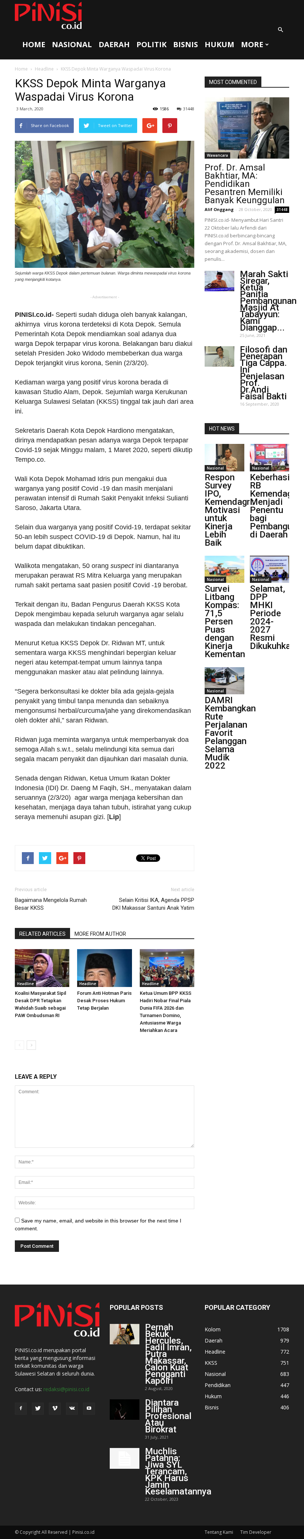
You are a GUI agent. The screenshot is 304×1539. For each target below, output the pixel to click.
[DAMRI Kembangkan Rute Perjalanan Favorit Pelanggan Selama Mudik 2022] (224, 680)
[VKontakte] (72, 1409)
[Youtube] (89, 1409)
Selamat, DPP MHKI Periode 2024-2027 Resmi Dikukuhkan (272, 617)
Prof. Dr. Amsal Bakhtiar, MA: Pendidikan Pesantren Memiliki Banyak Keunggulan (245, 183)
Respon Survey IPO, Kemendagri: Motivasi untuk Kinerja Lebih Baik (229, 510)
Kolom (213, 1329)
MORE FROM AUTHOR (100, 934)
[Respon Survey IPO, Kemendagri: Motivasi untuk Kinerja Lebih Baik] (224, 457)
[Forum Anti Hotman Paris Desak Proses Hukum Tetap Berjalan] (104, 968)
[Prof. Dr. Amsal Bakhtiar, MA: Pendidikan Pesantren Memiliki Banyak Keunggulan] (247, 128)
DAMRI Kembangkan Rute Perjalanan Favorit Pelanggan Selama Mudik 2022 (230, 733)
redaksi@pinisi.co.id (66, 1389)
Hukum (219, 44)
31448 (188, 108)
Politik (151, 44)
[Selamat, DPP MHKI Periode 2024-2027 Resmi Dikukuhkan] (270, 569)
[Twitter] (38, 1409)
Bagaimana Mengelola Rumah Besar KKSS (51, 904)
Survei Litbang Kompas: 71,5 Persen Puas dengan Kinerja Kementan (225, 621)
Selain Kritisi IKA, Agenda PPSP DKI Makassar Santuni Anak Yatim (153, 904)
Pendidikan (218, 1385)
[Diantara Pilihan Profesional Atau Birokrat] (124, 1409)
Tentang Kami (219, 1532)
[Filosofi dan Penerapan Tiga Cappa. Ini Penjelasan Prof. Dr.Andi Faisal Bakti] (219, 356)
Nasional (72, 44)
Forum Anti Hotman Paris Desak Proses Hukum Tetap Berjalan (104, 1000)
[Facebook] (21, 1409)
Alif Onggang (219, 209)
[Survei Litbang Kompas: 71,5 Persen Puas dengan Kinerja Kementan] (224, 569)
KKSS (211, 1362)
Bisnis (185, 44)
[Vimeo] (55, 1409)
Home (33, 44)
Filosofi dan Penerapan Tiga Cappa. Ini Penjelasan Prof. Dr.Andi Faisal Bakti (263, 373)
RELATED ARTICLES (42, 934)
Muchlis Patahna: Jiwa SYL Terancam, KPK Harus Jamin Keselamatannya (178, 1471)
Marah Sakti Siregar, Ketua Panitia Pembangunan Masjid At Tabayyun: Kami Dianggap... (268, 301)
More (252, 44)
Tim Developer (255, 1532)
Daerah (114, 44)
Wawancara (217, 155)
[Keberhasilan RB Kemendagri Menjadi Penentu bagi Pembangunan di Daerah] (270, 457)
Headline (44, 69)
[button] (280, 30)
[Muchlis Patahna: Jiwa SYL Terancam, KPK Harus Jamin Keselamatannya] (124, 1458)
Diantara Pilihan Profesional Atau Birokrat (168, 1416)
